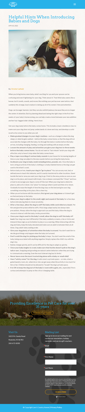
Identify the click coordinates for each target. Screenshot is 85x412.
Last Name (49, 368)
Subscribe (60, 392)
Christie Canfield (17, 89)
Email (47, 346)
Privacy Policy (56, 407)
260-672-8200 (14, 343)
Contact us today (42, 313)
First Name (49, 357)
